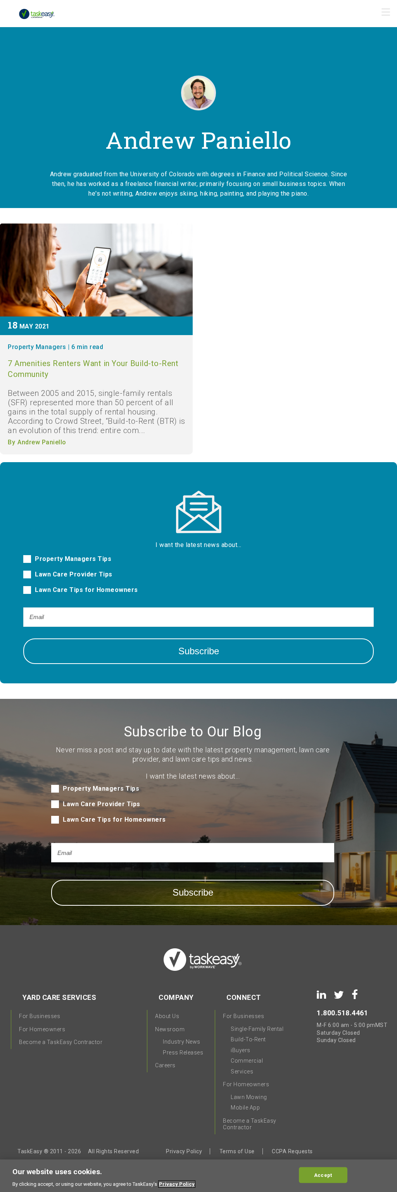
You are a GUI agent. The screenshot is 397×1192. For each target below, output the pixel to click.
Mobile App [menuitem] (245, 1107)
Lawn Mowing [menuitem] (249, 1097)
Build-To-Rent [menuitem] (248, 1039)
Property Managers (37, 347)
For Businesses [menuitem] (39, 1016)
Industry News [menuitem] (181, 1042)
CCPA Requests (292, 1151)
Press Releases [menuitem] (183, 1052)
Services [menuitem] (242, 1071)
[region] (198, 1175)
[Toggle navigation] (386, 14)
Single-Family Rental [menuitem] (257, 1029)
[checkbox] (198, 578)
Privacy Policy (184, 1151)
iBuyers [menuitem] (240, 1050)
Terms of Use (237, 1151)
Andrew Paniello (41, 442)
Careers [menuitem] (165, 1065)
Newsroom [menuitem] (170, 1029)
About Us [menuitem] (167, 1016)
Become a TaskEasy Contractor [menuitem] (60, 1042)
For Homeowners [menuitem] (42, 1029)
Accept (323, 1175)
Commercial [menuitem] (247, 1061)
